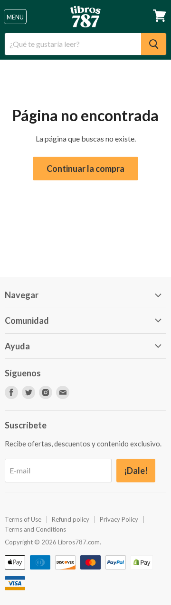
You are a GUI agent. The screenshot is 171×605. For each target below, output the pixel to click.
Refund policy (70, 519)
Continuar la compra (85, 168)
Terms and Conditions (35, 529)
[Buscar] (153, 44)
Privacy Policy (119, 519)
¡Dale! (136, 470)
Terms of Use (23, 519)
